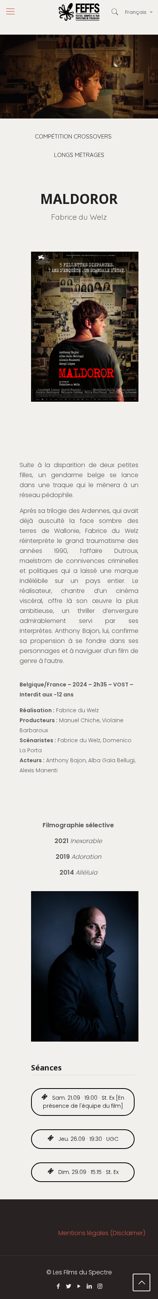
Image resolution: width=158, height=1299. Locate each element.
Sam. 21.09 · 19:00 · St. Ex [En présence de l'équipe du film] (84, 1102)
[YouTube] (79, 1286)
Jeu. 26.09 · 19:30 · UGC (87, 1139)
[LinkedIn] (90, 1286)
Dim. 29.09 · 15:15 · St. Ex (87, 1172)
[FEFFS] (79, 11)
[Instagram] (100, 1286)
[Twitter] (69, 1286)
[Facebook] (58, 1286)
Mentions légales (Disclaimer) (101, 1233)
